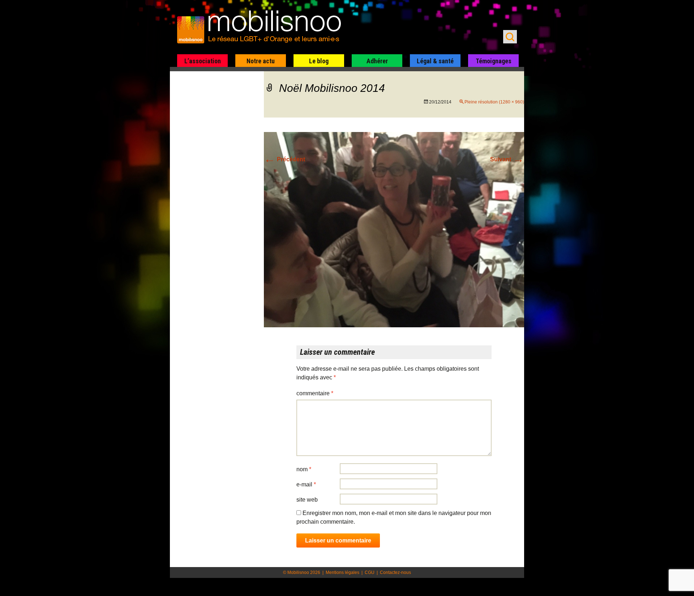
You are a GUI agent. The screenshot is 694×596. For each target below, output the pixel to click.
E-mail (306, 484)
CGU (369, 572)
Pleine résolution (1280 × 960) (494, 102)
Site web (307, 500)
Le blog (319, 61)
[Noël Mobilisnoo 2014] (394, 229)
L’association (202, 61)
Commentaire (314, 393)
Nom (303, 469)
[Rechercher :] (510, 37)
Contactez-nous (395, 572)
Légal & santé (435, 61)
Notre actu (261, 61)
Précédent (284, 159)
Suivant (507, 159)
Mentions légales (342, 572)
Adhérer (377, 61)
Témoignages (493, 61)
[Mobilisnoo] (262, 27)
